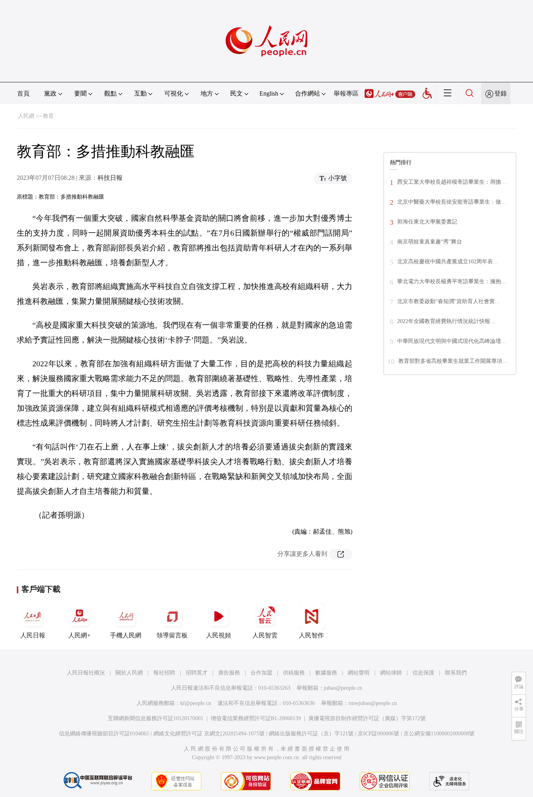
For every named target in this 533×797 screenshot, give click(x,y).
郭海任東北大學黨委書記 (427, 222)
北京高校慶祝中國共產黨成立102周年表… (447, 261)
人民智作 (311, 635)
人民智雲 (264, 635)
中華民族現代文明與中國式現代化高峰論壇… (451, 341)
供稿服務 (294, 673)
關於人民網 (129, 673)
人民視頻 (218, 635)
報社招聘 (164, 673)
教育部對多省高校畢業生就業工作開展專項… (453, 361)
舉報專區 (346, 93)
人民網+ (79, 635)
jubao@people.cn (343, 688)
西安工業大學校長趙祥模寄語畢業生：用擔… (451, 182)
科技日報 (110, 177)
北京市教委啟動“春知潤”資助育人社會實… (448, 301)
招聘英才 (197, 673)
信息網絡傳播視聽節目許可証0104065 (104, 734)
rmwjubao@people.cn (372, 703)
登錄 (500, 93)
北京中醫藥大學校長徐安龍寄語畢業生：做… (451, 202)
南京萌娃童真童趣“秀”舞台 (429, 242)
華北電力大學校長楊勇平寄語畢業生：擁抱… (451, 281)
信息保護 (423, 673)
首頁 (23, 93)
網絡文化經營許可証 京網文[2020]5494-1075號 (209, 734)
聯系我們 (456, 673)
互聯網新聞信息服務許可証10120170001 (155, 718)
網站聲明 (359, 673)
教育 (48, 116)
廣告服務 (229, 673)
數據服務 (326, 673)
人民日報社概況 (86, 673)
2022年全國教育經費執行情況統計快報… (446, 321)
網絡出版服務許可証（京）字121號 (311, 734)
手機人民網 (125, 635)
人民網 (26, 116)
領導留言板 (172, 635)
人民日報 (32, 635)
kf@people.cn (195, 703)
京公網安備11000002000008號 (438, 734)
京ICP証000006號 (378, 734)
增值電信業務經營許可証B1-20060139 (256, 718)
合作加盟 (261, 673)
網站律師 (391, 673)
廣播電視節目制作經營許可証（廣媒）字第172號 (367, 718)
